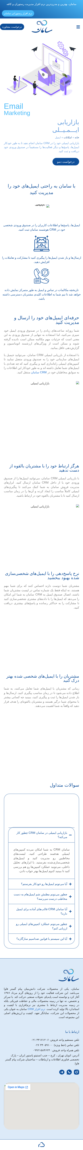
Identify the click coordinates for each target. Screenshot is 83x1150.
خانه (77, 137)
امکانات (68, 137)
